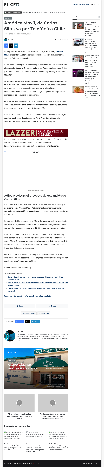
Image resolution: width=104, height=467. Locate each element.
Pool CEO (10, 40)
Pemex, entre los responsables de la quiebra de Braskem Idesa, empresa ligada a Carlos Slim (35, 448)
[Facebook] (6, 45)
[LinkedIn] (16, 45)
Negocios (8, 18)
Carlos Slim (44, 313)
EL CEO (36, 463)
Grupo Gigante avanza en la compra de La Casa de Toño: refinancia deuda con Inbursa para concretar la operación (24, 366)
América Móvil (29, 313)
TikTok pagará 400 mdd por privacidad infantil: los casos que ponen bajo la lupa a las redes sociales (92, 29)
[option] (36, 368)
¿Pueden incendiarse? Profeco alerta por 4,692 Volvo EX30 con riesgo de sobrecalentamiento (92, 45)
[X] (11, 45)
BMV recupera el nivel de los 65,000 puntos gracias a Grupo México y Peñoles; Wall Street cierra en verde (92, 76)
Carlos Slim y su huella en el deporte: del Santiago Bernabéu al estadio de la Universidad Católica (58, 447)
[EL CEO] (11, 4)
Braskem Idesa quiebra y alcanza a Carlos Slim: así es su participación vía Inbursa (13, 447)
